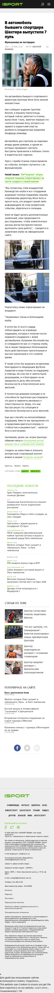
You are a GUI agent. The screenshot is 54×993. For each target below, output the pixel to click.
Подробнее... (33, 981)
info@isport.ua (24, 854)
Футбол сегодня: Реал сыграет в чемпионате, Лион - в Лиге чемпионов (24, 547)
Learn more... (42, 988)
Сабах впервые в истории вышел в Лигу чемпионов (25, 571)
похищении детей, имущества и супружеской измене (24, 442)
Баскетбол (25, 810)
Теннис (36, 810)
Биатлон (35, 805)
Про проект (9, 898)
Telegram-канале (32, 457)
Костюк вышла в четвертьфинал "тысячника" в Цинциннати (21, 710)
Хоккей (22, 815)
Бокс (44, 805)
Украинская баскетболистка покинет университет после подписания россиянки (26, 504)
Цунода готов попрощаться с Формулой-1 (22, 590)
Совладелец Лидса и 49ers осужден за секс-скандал (27, 515)
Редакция (8, 894)
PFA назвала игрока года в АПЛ (23, 563)
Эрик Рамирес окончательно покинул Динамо (22, 494)
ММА (30, 815)
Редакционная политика (14, 902)
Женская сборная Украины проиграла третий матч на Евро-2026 (26, 580)
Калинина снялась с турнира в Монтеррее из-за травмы (26, 729)
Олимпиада (13, 805)
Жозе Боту (35, 471)
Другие (12, 815)
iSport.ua (8, 466)
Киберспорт (11, 810)
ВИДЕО (45, 810)
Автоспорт (40, 815)
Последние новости (22, 486)
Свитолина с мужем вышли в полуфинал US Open (22, 525)
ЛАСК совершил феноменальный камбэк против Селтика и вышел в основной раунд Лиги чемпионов (25, 535)
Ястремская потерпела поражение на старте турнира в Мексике (24, 719)
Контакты (8, 890)
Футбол (17, 466)
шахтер (25, 471)
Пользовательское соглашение (17, 912)
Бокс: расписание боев (16, 692)
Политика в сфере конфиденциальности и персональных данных (21, 907)
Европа (26, 466)
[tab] (17, 748)
